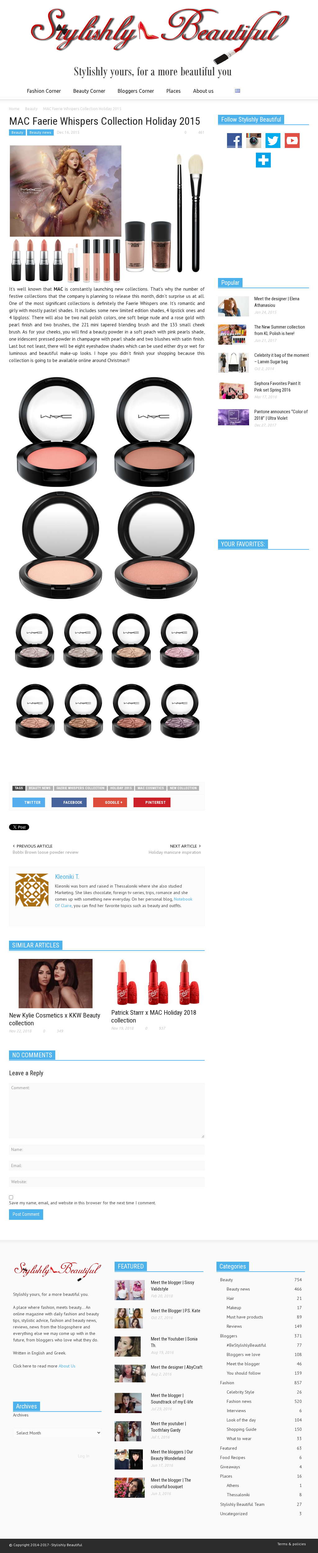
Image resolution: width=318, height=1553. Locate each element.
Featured (261, 1448)
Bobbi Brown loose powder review (45, 852)
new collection (183, 788)
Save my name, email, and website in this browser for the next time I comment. (82, 1203)
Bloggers (261, 1336)
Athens (264, 1485)
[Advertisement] (106, 761)
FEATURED (131, 1266)
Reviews (264, 1326)
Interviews (264, 1410)
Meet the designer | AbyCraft (176, 1367)
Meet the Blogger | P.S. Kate (175, 1311)
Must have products (264, 1317)
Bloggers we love (264, 1354)
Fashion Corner (42, 93)
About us (203, 91)
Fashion (261, 1382)
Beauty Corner (87, 93)
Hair (264, 1298)
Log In (83, 1456)
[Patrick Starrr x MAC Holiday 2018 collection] (158, 981)
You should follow (264, 1373)
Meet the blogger (264, 1364)
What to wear (264, 1438)
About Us (67, 1366)
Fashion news (264, 1401)
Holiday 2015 (121, 788)
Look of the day (264, 1420)
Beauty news (40, 132)
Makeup (264, 1307)
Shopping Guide (264, 1429)
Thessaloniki (264, 1494)
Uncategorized (261, 1513)
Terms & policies (291, 1544)
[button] (302, 90)
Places (172, 93)
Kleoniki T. (67, 876)
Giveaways (261, 1467)
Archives (21, 1415)
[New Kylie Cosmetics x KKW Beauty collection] (56, 983)
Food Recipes (261, 1457)
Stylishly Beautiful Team (261, 1504)
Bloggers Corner (134, 93)
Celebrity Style (264, 1392)
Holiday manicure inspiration (175, 852)
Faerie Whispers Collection (80, 788)
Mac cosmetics (151, 788)
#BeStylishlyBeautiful (264, 1345)
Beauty (17, 132)
